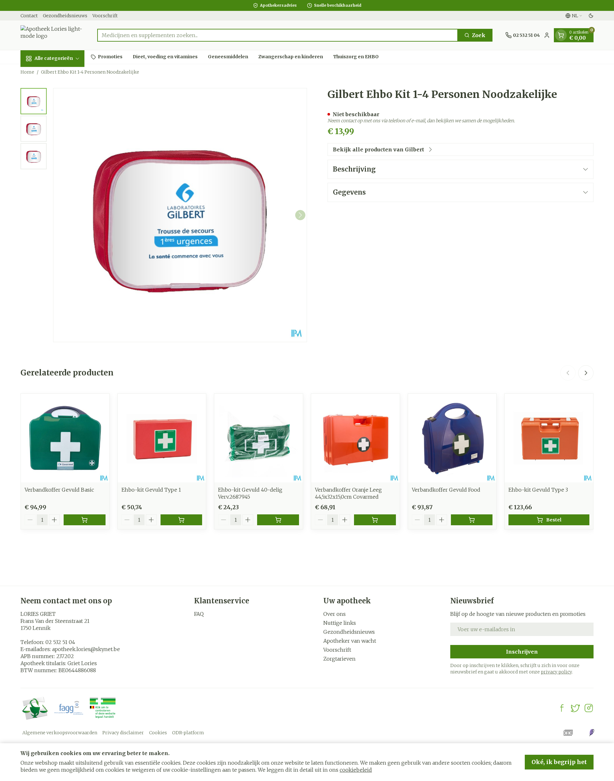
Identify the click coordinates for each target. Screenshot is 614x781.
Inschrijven (522, 651)
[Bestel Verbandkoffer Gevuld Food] (472, 519)
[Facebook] (562, 708)
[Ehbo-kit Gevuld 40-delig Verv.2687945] (258, 438)
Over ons (334, 614)
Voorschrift (105, 16)
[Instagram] (589, 708)
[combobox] (277, 35)
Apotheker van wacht (349, 641)
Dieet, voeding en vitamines (165, 57)
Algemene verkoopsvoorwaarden (59, 733)
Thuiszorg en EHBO (356, 57)
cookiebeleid (356, 770)
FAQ (199, 614)
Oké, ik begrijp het (559, 762)
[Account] (547, 35)
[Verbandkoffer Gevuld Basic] (65, 438)
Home (27, 72)
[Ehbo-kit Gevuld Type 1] (162, 438)
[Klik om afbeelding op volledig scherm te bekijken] (180, 215)
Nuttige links (339, 623)
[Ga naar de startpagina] (52, 35)
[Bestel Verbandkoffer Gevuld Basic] (85, 519)
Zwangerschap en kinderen (290, 57)
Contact (29, 16)
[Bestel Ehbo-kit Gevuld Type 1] (181, 519)
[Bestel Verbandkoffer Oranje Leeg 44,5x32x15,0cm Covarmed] (375, 519)
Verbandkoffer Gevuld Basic (59, 490)
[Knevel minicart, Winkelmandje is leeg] (561, 35)
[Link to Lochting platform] (591, 733)
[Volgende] (300, 215)
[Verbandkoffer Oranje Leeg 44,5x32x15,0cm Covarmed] (355, 438)
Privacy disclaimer (123, 733)
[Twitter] (575, 708)
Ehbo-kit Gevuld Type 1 (151, 490)
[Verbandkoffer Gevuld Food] (452, 438)
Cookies (158, 733)
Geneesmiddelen (228, 57)
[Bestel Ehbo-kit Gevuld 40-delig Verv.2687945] (278, 519)
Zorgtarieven (339, 659)
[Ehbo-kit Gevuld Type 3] (549, 438)
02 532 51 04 (60, 642)
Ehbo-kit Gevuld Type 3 (538, 490)
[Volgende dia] (586, 373)
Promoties (110, 57)
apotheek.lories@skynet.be (86, 649)
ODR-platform (188, 733)
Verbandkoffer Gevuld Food (446, 490)
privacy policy (556, 672)
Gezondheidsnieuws (65, 16)
